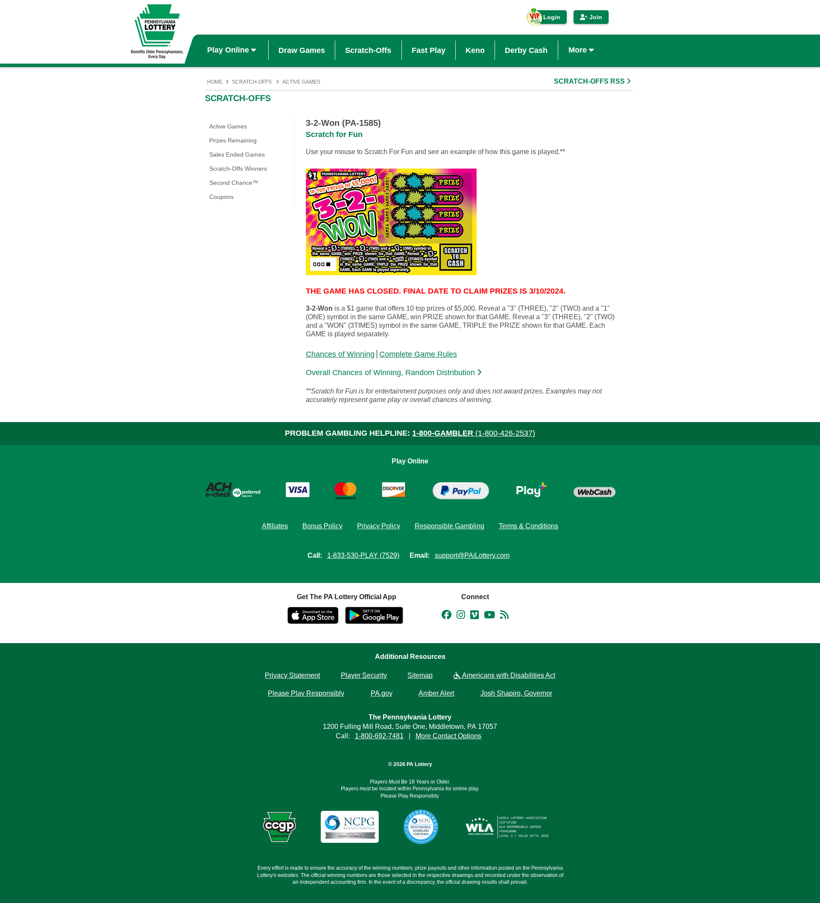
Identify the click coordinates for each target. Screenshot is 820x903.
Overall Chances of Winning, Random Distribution (391, 372)
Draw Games (301, 50)
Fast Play (428, 50)
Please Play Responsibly (306, 693)
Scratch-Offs (368, 50)
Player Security (364, 675)
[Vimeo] (474, 616)
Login (547, 19)
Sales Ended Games (237, 154)
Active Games (301, 82)
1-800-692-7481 (379, 736)
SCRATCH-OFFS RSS (590, 81)
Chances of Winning (340, 354)
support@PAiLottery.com (472, 555)
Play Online (229, 50)
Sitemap (420, 675)
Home (215, 82)
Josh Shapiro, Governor (516, 693)
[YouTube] (489, 616)
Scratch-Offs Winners (238, 168)
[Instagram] (461, 616)
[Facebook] (446, 616)
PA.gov (381, 693)
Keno (475, 50)
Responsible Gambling (449, 526)
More (578, 50)
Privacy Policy (378, 526)
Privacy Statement (292, 675)
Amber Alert (436, 693)
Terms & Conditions (528, 526)
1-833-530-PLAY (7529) (363, 555)
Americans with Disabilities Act (507, 675)
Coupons (221, 196)
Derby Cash (526, 50)
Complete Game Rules (418, 354)
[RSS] (504, 616)
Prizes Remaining (233, 140)
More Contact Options (448, 736)
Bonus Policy (322, 526)
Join (595, 17)
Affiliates (275, 526)
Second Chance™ (233, 182)
